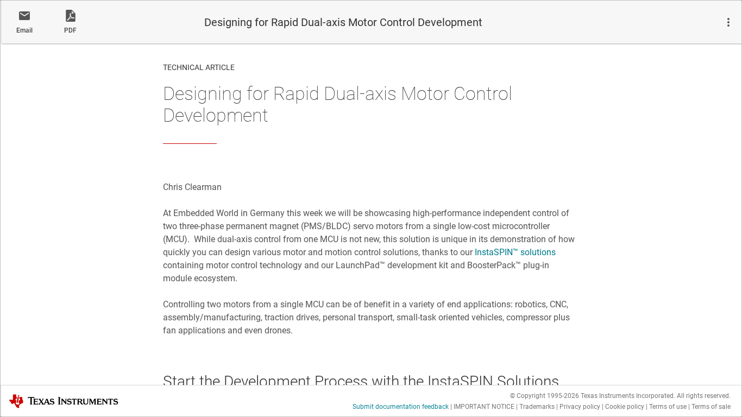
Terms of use (668, 406)
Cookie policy (624, 406)
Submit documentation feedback (401, 406)
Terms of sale (711, 406)
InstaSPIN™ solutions (515, 252)
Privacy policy (579, 406)
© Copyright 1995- (544, 396)
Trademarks (537, 406)
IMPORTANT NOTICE (484, 406)
